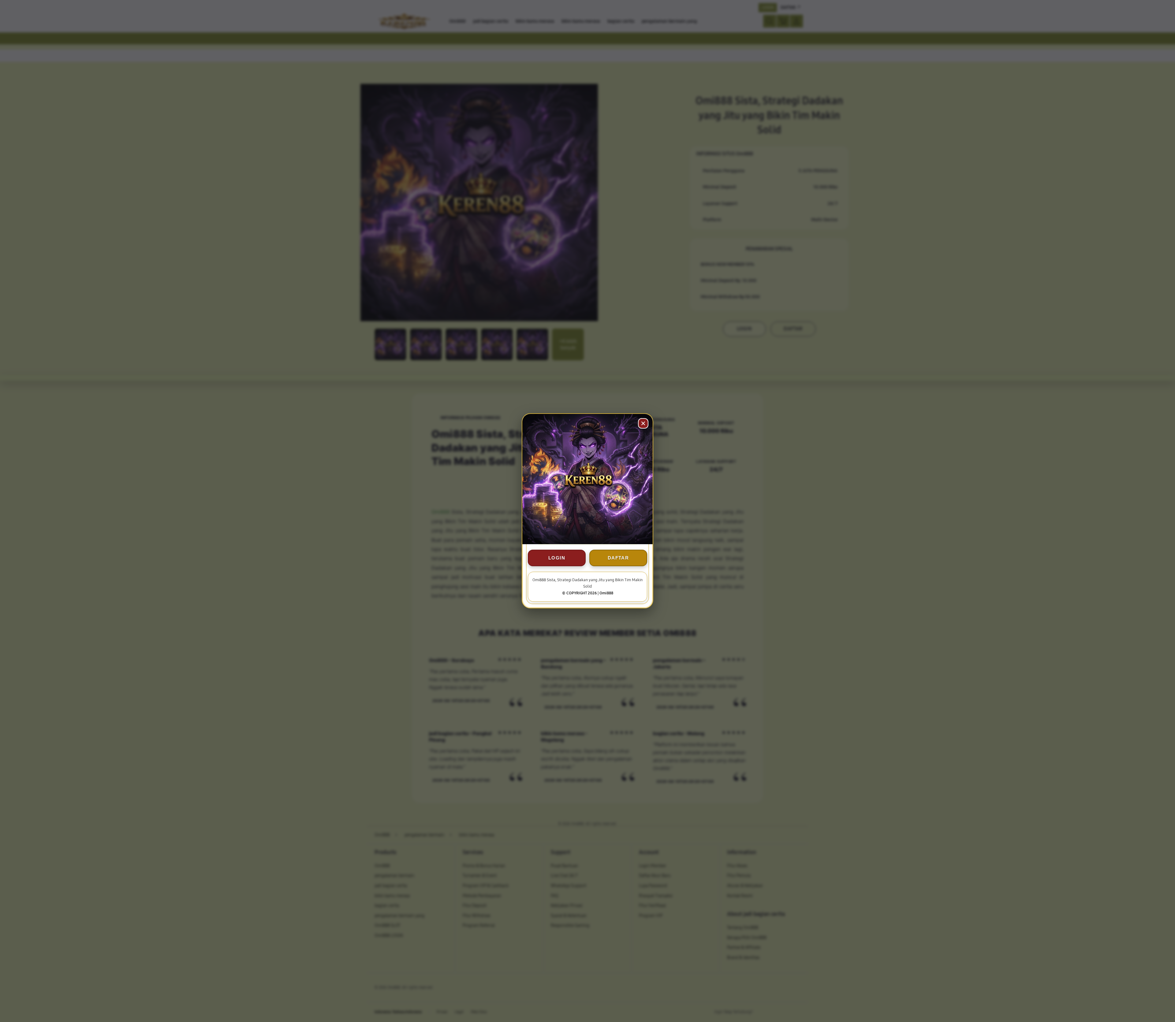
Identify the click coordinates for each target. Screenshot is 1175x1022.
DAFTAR (618, 558)
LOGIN (556, 558)
